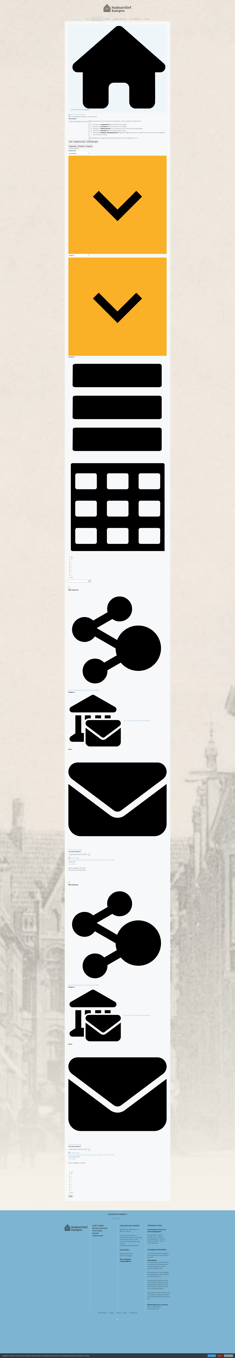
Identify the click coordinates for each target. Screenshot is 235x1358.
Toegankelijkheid (125, 1261)
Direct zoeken (97, 19)
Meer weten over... (136, 19)
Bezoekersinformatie (120, 19)
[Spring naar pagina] (89, 581)
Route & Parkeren (125, 1259)
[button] (71, 864)
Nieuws (147, 19)
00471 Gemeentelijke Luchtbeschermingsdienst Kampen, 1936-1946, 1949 (91, 1155)
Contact (111, 1313)
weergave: (71, 357)
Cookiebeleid (133, 1313)
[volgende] (72, 577)
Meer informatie (228, 1355)
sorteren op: (72, 150)
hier (137, 138)
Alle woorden (72, 118)
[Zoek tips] (89, 130)
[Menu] (69, 587)
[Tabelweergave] (117, 505)
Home (87, 19)
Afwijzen (220, 1355)
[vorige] (72, 557)
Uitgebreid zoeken (79, 141)
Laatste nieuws (97, 1236)
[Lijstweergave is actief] (117, 407)
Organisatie (72, 146)
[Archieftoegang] (73, 858)
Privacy (125, 1313)
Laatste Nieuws (102, 1313)
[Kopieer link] (89, 855)
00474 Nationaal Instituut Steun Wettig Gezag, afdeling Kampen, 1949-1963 (91, 860)
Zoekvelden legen (92, 141)
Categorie (89, 146)
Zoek (70, 141)
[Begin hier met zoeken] (118, 67)
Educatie (107, 19)
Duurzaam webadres (74, 851)
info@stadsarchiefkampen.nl (129, 1229)
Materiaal (81, 146)
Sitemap (118, 1313)
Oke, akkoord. (211, 1355)
